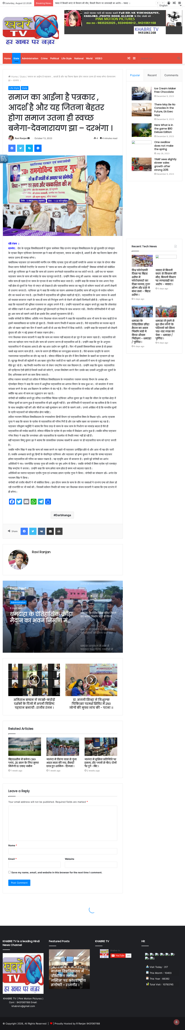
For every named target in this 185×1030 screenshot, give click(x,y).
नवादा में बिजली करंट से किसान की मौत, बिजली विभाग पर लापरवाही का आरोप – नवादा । (166, 277)
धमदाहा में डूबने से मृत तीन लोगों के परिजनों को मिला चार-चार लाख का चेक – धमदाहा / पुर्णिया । (40, 617)
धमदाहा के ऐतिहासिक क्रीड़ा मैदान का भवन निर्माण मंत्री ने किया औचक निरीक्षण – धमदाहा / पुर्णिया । (141, 331)
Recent (152, 75)
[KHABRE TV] (31, 30)
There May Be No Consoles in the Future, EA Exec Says (164, 110)
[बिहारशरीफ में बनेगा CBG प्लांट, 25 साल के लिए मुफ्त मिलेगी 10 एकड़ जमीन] (24, 747)
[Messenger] (38, 148)
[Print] (59, 531)
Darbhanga (63, 515)
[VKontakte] (41, 531)
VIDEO (98, 58)
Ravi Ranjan (21, 138)
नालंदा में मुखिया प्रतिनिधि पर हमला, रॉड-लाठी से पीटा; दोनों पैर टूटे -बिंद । (101, 763)
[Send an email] (28, 138)
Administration (30, 58)
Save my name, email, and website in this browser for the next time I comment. (56, 872)
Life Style (66, 58)
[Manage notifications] (176, 1022)
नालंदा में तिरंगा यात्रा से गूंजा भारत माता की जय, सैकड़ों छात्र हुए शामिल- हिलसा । (61, 763)
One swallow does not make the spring (163, 145)
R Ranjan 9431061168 (88, 1023)
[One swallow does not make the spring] (142, 147)
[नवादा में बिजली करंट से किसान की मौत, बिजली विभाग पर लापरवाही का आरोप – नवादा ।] (166, 261)
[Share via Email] (50, 531)
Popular (135, 75)
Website (69, 858)
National (78, 58)
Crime (44, 58)
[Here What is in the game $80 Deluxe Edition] (142, 130)
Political (54, 58)
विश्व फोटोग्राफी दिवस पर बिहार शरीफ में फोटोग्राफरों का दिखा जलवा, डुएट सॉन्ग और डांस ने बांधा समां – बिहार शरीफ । (141, 282)
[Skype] (29, 148)
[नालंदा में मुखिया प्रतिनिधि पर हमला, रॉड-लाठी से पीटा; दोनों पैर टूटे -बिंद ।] (101, 747)
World (89, 58)
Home (7, 58)
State (16, 58)
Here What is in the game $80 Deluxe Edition (163, 128)
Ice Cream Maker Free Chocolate (165, 90)
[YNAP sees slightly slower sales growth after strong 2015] (142, 164)
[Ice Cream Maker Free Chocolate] (142, 93)
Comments (171, 75)
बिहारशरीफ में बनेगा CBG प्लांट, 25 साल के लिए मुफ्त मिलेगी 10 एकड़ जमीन (23, 763)
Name (12, 845)
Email (12, 858)
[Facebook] (12, 148)
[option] (63, 617)
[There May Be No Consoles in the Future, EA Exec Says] (142, 109)
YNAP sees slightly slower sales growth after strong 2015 (165, 164)
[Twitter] (20, 148)
